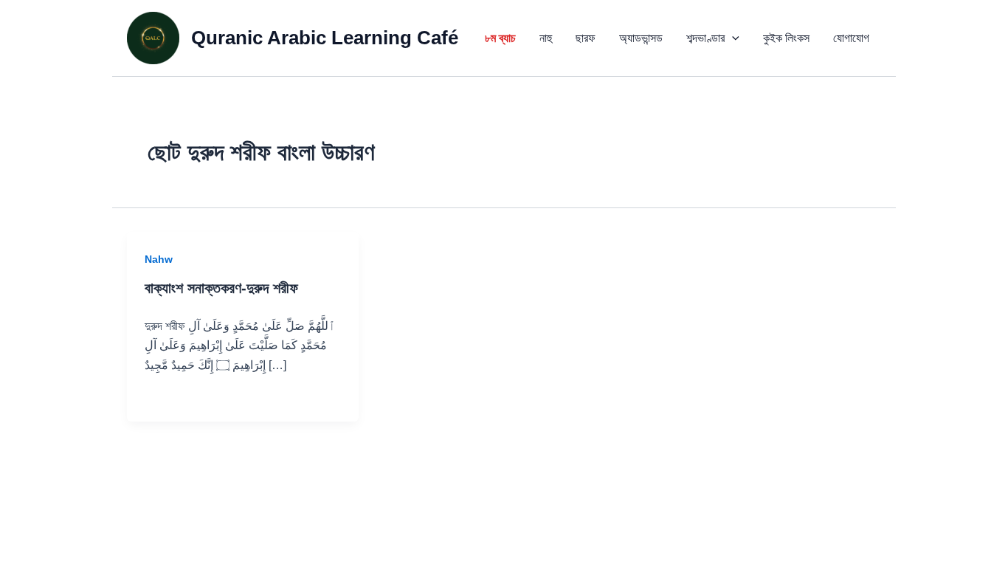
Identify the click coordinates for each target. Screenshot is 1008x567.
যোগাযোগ (851, 38)
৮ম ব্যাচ (500, 38)
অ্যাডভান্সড (641, 38)
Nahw (159, 259)
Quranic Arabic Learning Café (324, 38)
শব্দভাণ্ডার (705, 38)
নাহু (545, 38)
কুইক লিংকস (786, 38)
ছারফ (586, 38)
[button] (732, 38)
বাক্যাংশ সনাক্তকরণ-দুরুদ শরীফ (221, 288)
